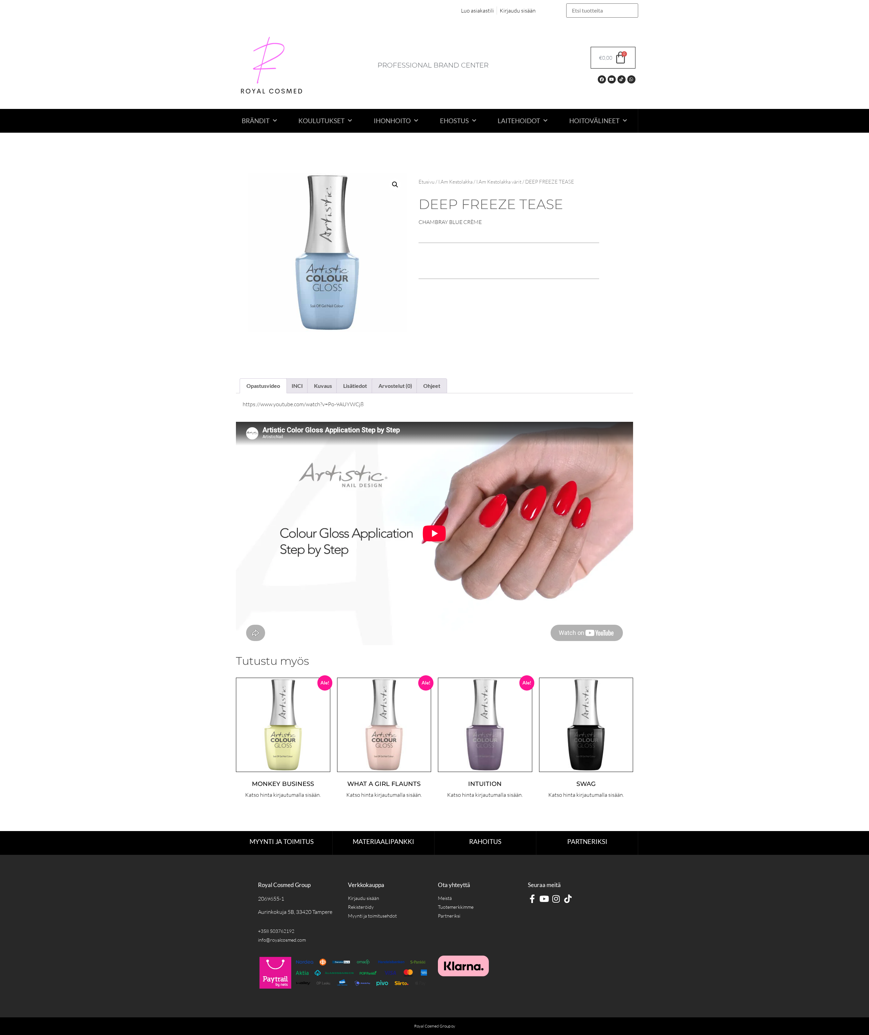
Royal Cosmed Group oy (434, 1026)
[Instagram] (556, 899)
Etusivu (426, 181)
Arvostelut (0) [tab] (395, 385)
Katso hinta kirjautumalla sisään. (283, 794)
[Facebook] (602, 79)
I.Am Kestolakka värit (498, 181)
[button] (395, 184)
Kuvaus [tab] (323, 385)
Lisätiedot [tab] (355, 385)
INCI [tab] (297, 385)
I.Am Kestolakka (455, 181)
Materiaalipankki (383, 841)
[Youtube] (612, 79)
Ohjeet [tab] (431, 385)
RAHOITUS (485, 841)
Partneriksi (587, 841)
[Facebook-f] (532, 899)
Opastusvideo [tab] (263, 385)
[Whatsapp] (631, 79)
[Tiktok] (621, 79)
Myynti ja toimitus (281, 841)
